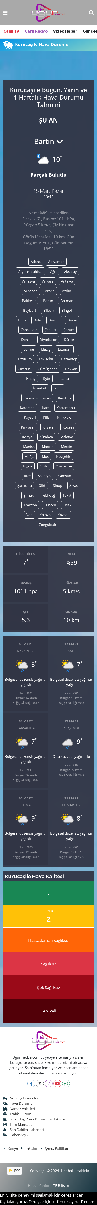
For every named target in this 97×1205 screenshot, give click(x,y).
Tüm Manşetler (22, 1124)
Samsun (64, 475)
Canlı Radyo (36, 31)
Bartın (48, 300)
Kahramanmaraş (37, 398)
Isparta (63, 378)
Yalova (45, 514)
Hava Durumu (21, 1103)
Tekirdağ (48, 495)
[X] (40, 1083)
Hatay (31, 378)
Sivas (73, 485)
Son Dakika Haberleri (27, 1129)
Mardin (47, 446)
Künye (13, 1148)
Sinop (57, 485)
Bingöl (66, 310)
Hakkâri (71, 368)
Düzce (69, 339)
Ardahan (30, 290)
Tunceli (50, 505)
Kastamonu (66, 407)
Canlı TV (11, 31)
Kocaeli (68, 427)
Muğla (29, 456)
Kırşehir (49, 427)
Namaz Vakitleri (22, 1108)
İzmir (58, 388)
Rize (27, 475)
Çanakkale (29, 329)
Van (29, 514)
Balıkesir (29, 300)
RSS (16, 1170)
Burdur (54, 320)
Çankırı (50, 329)
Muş (45, 456)
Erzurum (25, 359)
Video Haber (65, 31)
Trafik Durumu (21, 1113)
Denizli (26, 339)
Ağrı (53, 271)
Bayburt (29, 310)
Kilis (46, 417)
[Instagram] (49, 1083)
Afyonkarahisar (30, 271)
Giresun (24, 368)
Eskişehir (46, 359)
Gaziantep (69, 359)
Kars (45, 407)
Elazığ (45, 349)
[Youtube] (57, 1083)
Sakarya (44, 475)
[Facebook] (31, 1083)
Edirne (29, 349)
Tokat (66, 495)
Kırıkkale (64, 417)
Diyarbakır (48, 339)
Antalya (67, 281)
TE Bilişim (61, 1185)
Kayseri (30, 417)
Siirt (42, 485)
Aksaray (70, 271)
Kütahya (46, 436)
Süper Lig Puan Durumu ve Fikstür (37, 1119)
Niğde (27, 466)
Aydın (66, 290)
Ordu (44, 466)
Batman (67, 300)
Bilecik (49, 310)
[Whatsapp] (66, 1083)
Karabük (64, 398)
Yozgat (63, 514)
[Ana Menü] (5, 12)
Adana (36, 261)
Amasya (28, 281)
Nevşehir (63, 456)
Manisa (29, 446)
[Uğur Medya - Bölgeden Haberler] (48, 13)
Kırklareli (28, 427)
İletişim (31, 1148)
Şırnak (29, 495)
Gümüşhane (47, 368)
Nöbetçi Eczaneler (24, 1098)
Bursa (72, 320)
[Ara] (91, 12)
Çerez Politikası (57, 1148)
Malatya (66, 436)
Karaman (27, 407)
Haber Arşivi (19, 1134)
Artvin (50, 290)
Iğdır (46, 378)
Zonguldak (47, 524)
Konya (27, 436)
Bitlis (22, 320)
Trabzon (30, 505)
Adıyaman (56, 261)
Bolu (37, 320)
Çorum (68, 329)
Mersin (66, 446)
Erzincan (65, 349)
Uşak (67, 505)
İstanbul (39, 388)
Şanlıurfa (24, 485)
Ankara (47, 281)
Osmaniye (64, 466)
